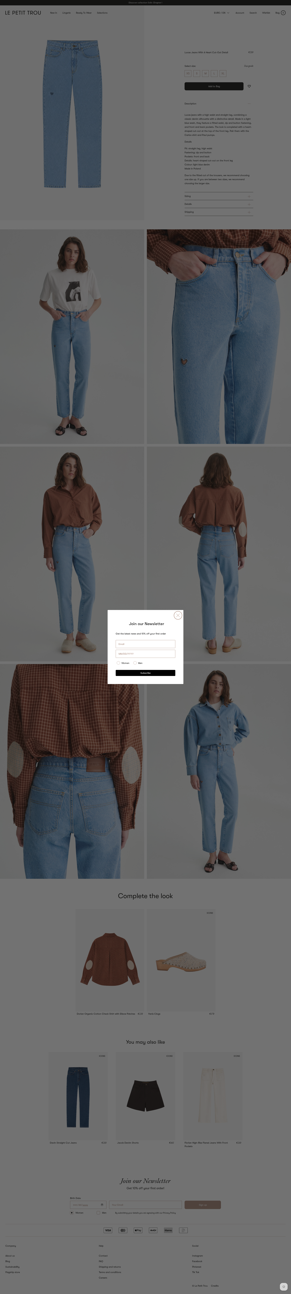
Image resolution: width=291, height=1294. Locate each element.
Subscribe (145, 673)
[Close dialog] (178, 615)
